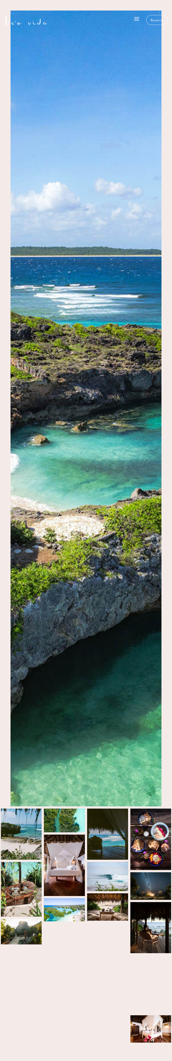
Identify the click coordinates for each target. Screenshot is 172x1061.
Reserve (156, 19)
